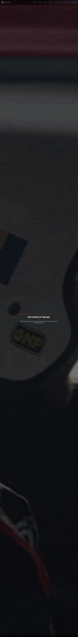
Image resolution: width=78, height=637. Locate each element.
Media (45, 2)
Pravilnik (57, 2)
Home (29, 2)
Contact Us (73, 2)
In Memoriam (65, 2)
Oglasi (40, 2)
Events (51, 2)
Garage (35, 2)
